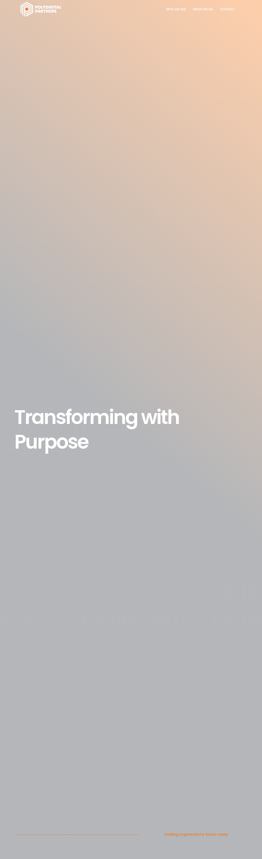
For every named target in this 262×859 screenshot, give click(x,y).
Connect (227, 9)
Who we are (176, 9)
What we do (203, 9)
